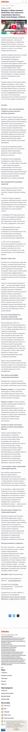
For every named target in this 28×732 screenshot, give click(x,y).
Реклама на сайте (6, 675)
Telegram (6, 712)
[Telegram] (14, 615)
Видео (7, 5)
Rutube (6, 721)
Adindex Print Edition (7, 693)
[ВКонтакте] (10, 615)
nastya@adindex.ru (14, 580)
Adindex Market (5, 696)
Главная (3, 5)
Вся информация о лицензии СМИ (8, 647)
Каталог (3, 681)
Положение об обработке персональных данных (12, 652)
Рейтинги (4, 690)
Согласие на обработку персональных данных (11, 653)
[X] (18, 615)
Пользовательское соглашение (8, 650)
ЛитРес (23, 599)
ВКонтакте (4, 599)
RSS (5, 708)
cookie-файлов (16, 724)
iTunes (12, 597)
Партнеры (4, 678)
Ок (16, 729)
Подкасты (12, 5)
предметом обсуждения (12, 65)
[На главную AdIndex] (14, 631)
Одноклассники (9, 718)
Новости (3, 684)
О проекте (4, 672)
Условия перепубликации (7, 636)
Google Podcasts (14, 599)
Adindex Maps (5, 699)
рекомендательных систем (12, 726)
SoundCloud (5, 597)
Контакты (7, 705)
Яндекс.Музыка (20, 597)
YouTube (15, 584)
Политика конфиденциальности (8, 648)
